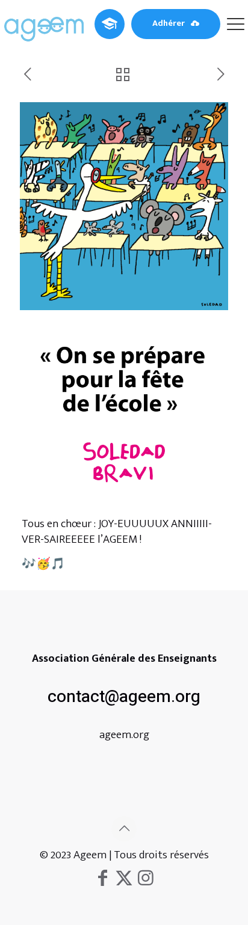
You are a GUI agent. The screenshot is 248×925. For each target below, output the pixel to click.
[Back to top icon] (124, 828)
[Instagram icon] (146, 879)
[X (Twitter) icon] (124, 879)
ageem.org (124, 734)
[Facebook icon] (102, 879)
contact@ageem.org (124, 697)
